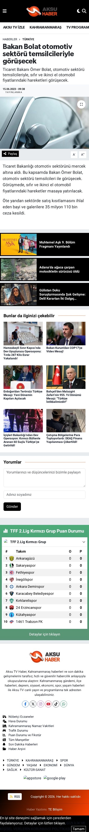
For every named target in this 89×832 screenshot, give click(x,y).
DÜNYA (69, 765)
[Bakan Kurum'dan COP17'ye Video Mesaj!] (66, 333)
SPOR (64, 760)
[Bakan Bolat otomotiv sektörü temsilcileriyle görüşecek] (44, 123)
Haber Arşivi (16, 749)
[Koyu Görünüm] (78, 11)
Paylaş (12, 154)
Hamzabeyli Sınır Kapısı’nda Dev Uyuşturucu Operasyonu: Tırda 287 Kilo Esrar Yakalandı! (22, 353)
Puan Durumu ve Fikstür (24, 735)
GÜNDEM (13, 765)
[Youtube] (48, 704)
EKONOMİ (50, 765)
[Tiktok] (56, 704)
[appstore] (33, 779)
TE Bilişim (55, 809)
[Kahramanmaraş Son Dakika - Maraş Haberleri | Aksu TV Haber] (41, 11)
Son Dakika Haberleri (23, 744)
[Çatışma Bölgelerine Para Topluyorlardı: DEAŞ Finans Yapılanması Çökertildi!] (66, 420)
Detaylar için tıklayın (44, 634)
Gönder (12, 506)
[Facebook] (25, 704)
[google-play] (54, 779)
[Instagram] (40, 704)
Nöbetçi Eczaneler (21, 717)
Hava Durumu (17, 721)
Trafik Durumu (18, 730)
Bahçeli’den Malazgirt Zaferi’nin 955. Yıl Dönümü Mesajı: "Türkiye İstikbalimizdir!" (63, 396)
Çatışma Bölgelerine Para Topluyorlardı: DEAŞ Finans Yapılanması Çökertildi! (64, 438)
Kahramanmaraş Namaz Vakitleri (31, 726)
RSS (16, 797)
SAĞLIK (12, 770)
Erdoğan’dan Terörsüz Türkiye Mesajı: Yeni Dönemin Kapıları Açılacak (23, 395)
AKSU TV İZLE (14, 27)
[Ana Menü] (5, 11)
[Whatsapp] (63, 704)
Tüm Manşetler (18, 740)
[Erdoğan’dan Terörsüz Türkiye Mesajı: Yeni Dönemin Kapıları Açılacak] (23, 377)
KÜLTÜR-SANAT (35, 770)
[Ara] (84, 11)
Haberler (10, 39)
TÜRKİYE (28, 39)
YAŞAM (31, 765)
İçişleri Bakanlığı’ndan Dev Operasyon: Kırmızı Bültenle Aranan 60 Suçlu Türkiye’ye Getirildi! (22, 440)
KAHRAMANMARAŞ (45, 27)
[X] (33, 704)
